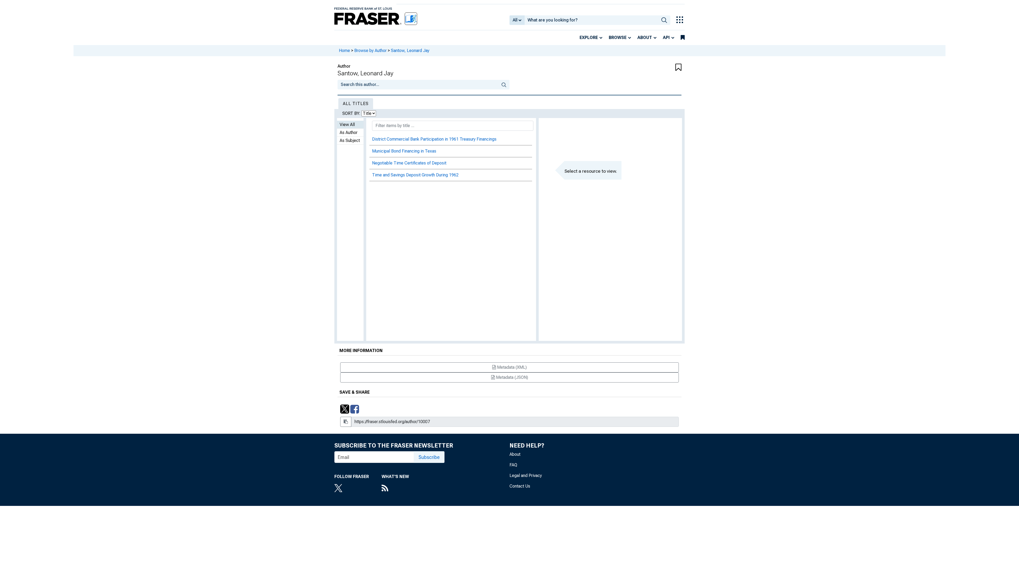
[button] (652, 67)
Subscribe (429, 457)
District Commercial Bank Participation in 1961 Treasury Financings (434, 139)
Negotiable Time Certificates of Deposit (409, 163)
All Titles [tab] (356, 103)
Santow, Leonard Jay (410, 50)
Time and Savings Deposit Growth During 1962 (415, 174)
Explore (589, 37)
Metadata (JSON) (511, 377)
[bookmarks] (683, 37)
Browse (618, 37)
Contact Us (520, 486)
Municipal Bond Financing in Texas (404, 151)
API (666, 37)
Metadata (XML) (511, 367)
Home (344, 50)
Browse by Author (370, 50)
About (644, 37)
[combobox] (591, 20)
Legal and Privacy (526, 475)
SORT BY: (351, 113)
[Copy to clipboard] (345, 422)
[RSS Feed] (395, 488)
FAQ (513, 464)
